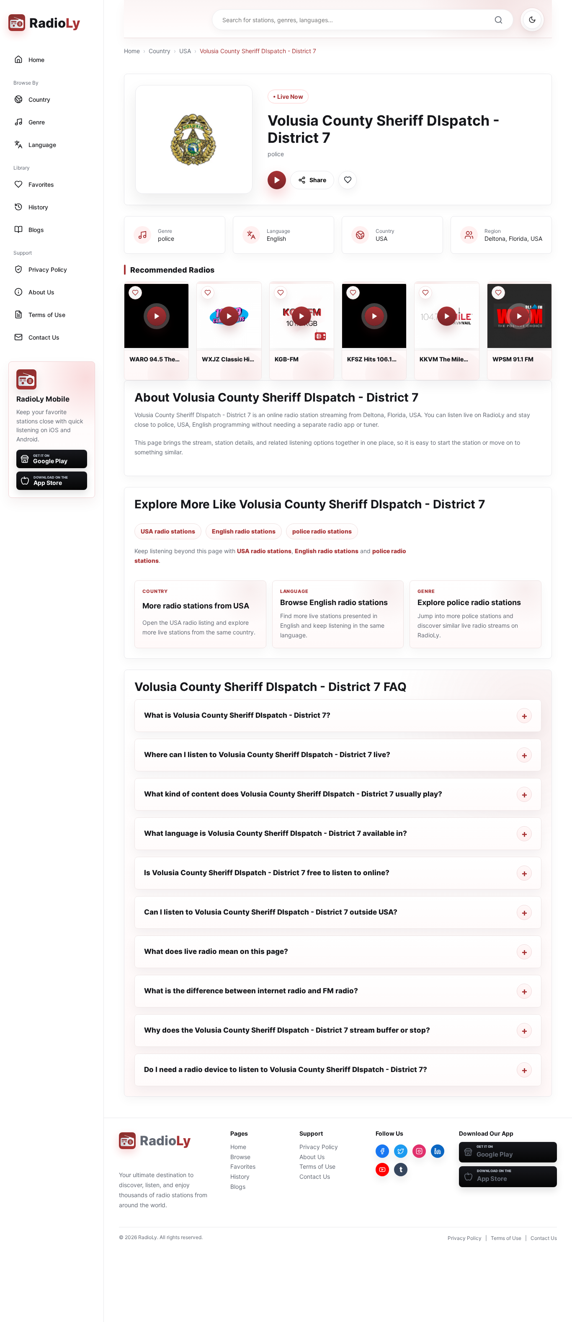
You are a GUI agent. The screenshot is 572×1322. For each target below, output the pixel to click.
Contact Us (314, 1176)
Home (132, 50)
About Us (312, 1156)
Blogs (237, 1186)
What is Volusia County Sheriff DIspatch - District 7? (237, 715)
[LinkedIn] (437, 1151)
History (240, 1176)
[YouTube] (382, 1169)
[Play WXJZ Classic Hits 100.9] (229, 316)
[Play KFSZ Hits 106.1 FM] (374, 316)
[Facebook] (382, 1151)
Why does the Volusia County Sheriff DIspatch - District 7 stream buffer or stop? (287, 1030)
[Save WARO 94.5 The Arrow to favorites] (135, 292)
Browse (240, 1156)
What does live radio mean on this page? (216, 951)
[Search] (498, 20)
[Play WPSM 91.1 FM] (519, 316)
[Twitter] (400, 1151)
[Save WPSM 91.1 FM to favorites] (498, 292)
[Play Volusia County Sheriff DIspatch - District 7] (277, 180)
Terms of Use (317, 1166)
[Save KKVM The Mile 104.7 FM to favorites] (425, 292)
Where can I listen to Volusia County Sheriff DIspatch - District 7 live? (267, 754)
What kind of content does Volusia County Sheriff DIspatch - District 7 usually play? (293, 794)
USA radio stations (168, 531)
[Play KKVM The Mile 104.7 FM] (446, 316)
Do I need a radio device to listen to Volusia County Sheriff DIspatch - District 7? (285, 1069)
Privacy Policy (318, 1146)
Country (159, 50)
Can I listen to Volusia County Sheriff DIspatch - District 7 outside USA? (270, 912)
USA (185, 50)
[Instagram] (419, 1151)
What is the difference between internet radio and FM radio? (251, 991)
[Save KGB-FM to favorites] (280, 292)
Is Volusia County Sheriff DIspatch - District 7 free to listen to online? (266, 872)
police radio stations (322, 531)
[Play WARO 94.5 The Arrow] (156, 316)
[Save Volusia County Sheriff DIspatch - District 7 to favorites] (347, 180)
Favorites (242, 1166)
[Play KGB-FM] (301, 316)
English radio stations (244, 531)
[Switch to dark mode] (532, 19)
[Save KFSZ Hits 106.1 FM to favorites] (353, 292)
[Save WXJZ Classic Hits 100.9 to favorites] (207, 292)
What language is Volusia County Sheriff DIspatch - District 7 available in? (275, 833)
